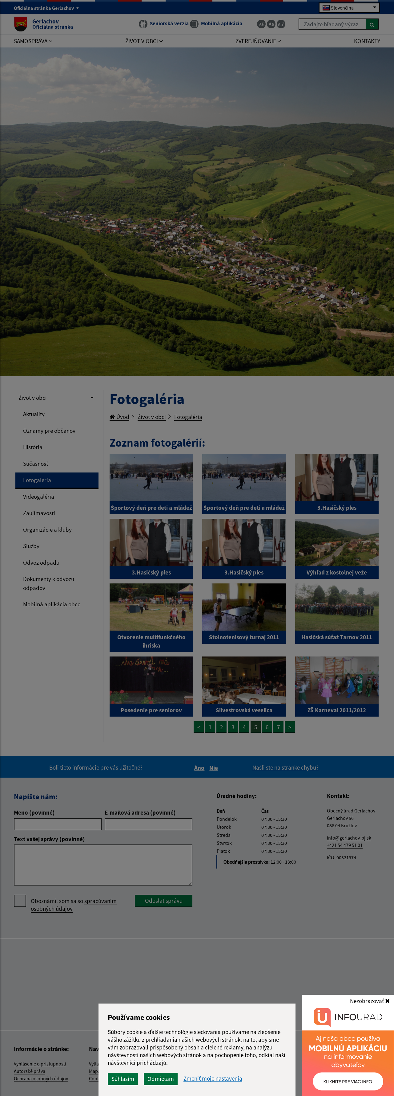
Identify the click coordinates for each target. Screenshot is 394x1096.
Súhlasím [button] (122, 1078)
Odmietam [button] (160, 1078)
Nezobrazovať (367, 1000)
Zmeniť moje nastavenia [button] (212, 1079)
